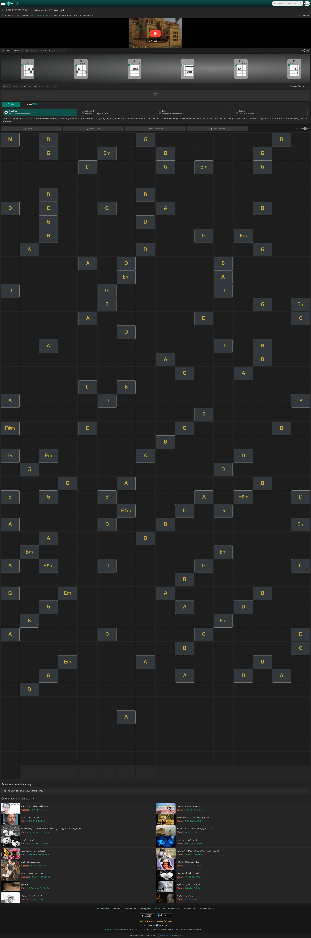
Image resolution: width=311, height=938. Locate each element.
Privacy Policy (145, 908)
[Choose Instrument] (55, 86)
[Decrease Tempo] (3, 50)
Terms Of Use (130, 908)
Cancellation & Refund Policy (167, 908)
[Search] (300, 3)
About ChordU (103, 908)
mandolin (32, 86)
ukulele (23, 86)
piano (15, 86)
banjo (41, 86)
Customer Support (207, 908)
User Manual (189, 908)
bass (49, 86)
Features (116, 908)
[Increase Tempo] (22, 50)
